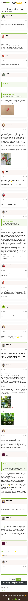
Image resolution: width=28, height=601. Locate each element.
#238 (26, 522)
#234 (26, 369)
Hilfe (20, 595)
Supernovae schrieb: (8, 94)
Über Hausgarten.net (10, 594)
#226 (26, 176)
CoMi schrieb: (7, 84)
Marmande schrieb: (8, 221)
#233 (26, 349)
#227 (26, 199)
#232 (26, 331)
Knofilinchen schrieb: (9, 463)
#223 (26, 60)
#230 (26, 287)
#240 (26, 566)
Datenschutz (15, 595)
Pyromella (4, 11)
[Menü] (1, 2)
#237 (26, 505)
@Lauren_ (3, 526)
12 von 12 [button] (18, 579)
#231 (26, 311)
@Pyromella (4, 551)
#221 (26, 20)
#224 (26, 79)
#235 (26, 435)
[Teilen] (23, 21)
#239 (26, 548)
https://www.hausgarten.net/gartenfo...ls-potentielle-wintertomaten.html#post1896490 (13, 356)
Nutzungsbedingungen (7, 595)
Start (23, 595)
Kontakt (3, 594)
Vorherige (13, 579)
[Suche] (26, 2)
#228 (26, 216)
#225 (26, 129)
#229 (26, 270)
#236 (26, 459)
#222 (26, 40)
